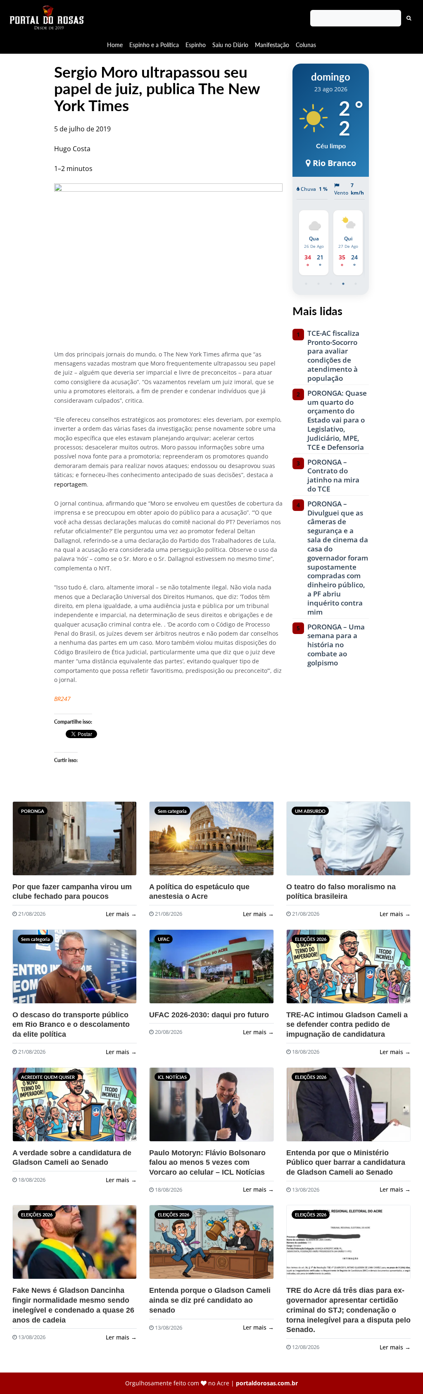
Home (115, 44)
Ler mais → (121, 914)
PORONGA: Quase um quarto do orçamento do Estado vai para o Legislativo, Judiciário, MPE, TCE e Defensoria (337, 420)
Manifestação (272, 44)
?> (28, 842)
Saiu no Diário (230, 44)
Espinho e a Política (154, 44)
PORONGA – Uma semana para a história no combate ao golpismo (336, 644)
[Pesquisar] (409, 18)
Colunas (306, 44)
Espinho (195, 44)
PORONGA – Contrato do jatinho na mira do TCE (333, 476)
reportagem (70, 484)
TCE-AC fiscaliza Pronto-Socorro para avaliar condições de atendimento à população (333, 356)
